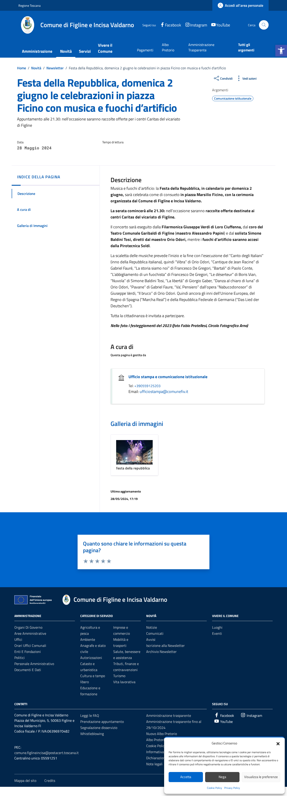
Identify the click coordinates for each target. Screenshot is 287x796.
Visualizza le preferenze (261, 776)
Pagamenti (145, 50)
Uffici (18, 639)
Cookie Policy (214, 788)
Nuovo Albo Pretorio (161, 733)
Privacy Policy (232, 788)
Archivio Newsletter (161, 651)
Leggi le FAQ (89, 715)
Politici (19, 657)
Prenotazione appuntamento (102, 721)
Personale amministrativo (34, 663)
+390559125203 (147, 385)
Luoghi (217, 627)
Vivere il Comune (105, 48)
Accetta (185, 776)
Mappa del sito (25, 780)
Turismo (119, 675)
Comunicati (154, 633)
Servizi (85, 51)
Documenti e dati (27, 669)
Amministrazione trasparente (168, 715)
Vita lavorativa (124, 682)
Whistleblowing (92, 733)
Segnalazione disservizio (98, 727)
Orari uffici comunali (30, 645)
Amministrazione (37, 51)
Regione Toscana (29, 5)
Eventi (217, 633)
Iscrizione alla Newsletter (165, 645)
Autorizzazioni (91, 657)
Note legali (154, 764)
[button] (281, 51)
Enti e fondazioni (27, 651)
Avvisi (150, 639)
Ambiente (87, 639)
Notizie (151, 627)
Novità (66, 51)
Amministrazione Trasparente (201, 47)
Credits (49, 780)
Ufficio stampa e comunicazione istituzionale (167, 377)
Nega (222, 776)
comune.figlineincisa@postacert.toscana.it (46, 752)
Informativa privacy (161, 752)
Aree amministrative (30, 633)
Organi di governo (28, 627)
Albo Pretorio (168, 47)
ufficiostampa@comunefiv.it (164, 391)
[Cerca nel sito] (264, 25)
